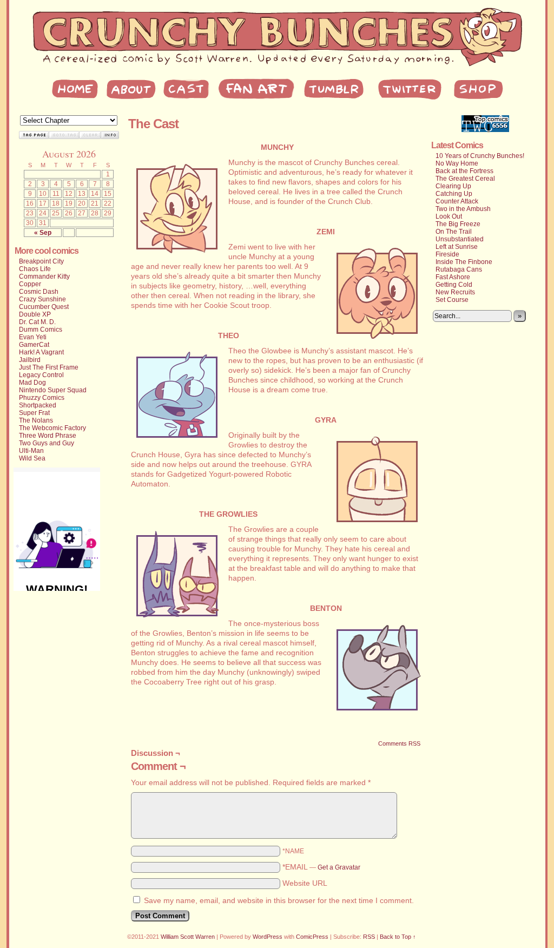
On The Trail (454, 231)
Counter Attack (457, 201)
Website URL (304, 883)
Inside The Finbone (464, 262)
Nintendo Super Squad (53, 390)
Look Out (449, 216)
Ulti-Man (31, 451)
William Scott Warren (188, 936)
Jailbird (30, 360)
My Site (277, 37)
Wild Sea (32, 458)
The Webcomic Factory (52, 428)
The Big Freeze (458, 224)
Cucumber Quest (44, 307)
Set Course (452, 300)
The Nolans (36, 420)
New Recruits (455, 292)
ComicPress (312, 936)
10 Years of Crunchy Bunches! (480, 156)
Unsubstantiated (460, 239)
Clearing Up (453, 186)
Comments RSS (399, 743)
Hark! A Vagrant (41, 352)
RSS (369, 936)
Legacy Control (41, 375)
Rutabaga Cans (459, 269)
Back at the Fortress (464, 171)
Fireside (447, 254)
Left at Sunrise (457, 247)
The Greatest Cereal (465, 178)
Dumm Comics (40, 329)
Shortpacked (37, 405)
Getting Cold (454, 284)
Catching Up (454, 194)
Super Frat (34, 413)
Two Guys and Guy (46, 443)
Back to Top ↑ (398, 936)
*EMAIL (321, 867)
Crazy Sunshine (42, 299)
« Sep (42, 232)
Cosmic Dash (38, 291)
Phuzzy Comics (41, 397)
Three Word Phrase (47, 435)
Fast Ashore (453, 277)
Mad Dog (32, 382)
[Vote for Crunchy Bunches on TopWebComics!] (485, 130)
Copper (30, 284)
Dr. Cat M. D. (37, 322)
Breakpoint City (41, 261)
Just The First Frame (48, 367)
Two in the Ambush (463, 209)
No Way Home (457, 163)
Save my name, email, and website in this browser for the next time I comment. (279, 900)
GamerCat (34, 344)
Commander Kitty (44, 276)
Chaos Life (35, 269)
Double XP (35, 314)
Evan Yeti (33, 337)
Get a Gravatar (339, 867)
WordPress (267, 936)
